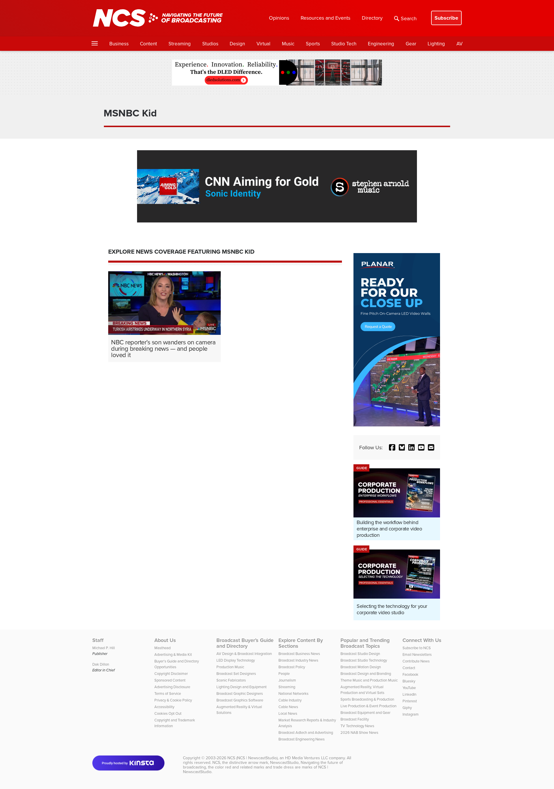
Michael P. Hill (103, 647)
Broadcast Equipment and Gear (365, 712)
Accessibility (164, 706)
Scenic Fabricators (231, 680)
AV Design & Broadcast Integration (244, 653)
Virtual (263, 43)
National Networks (293, 693)
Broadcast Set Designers (236, 673)
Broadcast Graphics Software (239, 700)
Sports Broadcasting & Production (367, 699)
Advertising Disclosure (172, 686)
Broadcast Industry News (298, 660)
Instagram (411, 714)
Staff (98, 640)
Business (119, 43)
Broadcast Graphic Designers (239, 693)
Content (148, 43)
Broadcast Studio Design (360, 653)
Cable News (288, 706)
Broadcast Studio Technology (363, 660)
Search (409, 18)
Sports (313, 43)
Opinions (279, 17)
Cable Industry (290, 700)
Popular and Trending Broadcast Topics (365, 643)
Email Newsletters (417, 654)
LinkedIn (409, 694)
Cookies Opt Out (167, 713)
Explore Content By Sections (300, 643)
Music (288, 43)
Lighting (436, 43)
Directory (372, 17)
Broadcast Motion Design (360, 666)
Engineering (381, 43)
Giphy (407, 707)
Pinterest (410, 700)
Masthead (162, 647)
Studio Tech (343, 43)
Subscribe (446, 18)
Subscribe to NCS (417, 647)
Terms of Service (167, 693)
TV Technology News (357, 725)
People (284, 673)
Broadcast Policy (291, 666)
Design (237, 43)
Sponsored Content (170, 680)
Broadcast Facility (354, 719)
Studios (210, 43)
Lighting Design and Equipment (241, 686)
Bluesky (409, 681)
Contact (409, 667)
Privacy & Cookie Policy (173, 700)
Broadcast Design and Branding (365, 673)
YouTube (409, 687)
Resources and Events (325, 17)
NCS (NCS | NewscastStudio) (252, 758)
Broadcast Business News (299, 653)
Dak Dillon (100, 664)
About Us (165, 640)
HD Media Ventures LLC (306, 758)
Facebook (410, 674)
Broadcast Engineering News (301, 739)
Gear (411, 43)
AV (459, 43)
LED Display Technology (235, 660)
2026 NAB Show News (359, 732)
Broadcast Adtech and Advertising (305, 732)
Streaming (180, 43)
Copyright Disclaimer (171, 673)
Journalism (287, 680)
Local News (287, 713)
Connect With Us (422, 640)
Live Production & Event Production (368, 705)
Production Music (230, 666)
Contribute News (416, 661)
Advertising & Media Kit (173, 654)
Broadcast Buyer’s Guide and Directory (245, 643)
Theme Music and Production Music (369, 680)
